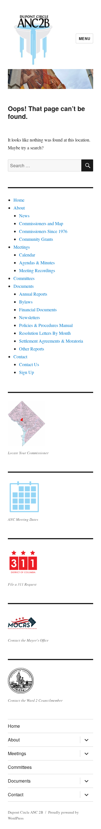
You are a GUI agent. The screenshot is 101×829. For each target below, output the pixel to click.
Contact (20, 356)
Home (18, 200)
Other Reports (31, 349)
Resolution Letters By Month (45, 333)
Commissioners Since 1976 (43, 231)
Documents (23, 286)
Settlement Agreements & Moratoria (51, 341)
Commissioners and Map (41, 223)
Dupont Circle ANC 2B (25, 812)
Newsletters (29, 317)
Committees (24, 278)
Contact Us (29, 364)
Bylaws (26, 302)
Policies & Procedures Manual (46, 325)
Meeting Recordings (37, 270)
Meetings (21, 247)
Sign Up (26, 372)
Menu (84, 38)
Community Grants (36, 239)
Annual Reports (33, 294)
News (24, 215)
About (19, 208)
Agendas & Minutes (37, 262)
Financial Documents (38, 309)
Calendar (27, 255)
